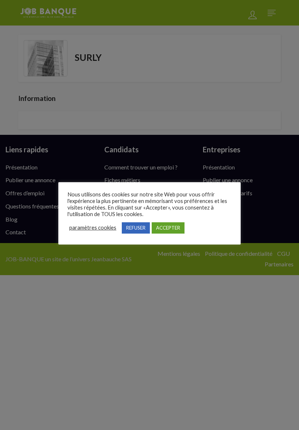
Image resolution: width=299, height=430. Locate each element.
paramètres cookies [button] (92, 227)
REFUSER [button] (135, 228)
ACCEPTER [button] (168, 228)
